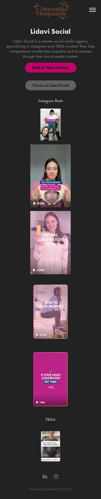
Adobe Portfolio (60, 489)
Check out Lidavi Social (51, 85)
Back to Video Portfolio (50, 67)
